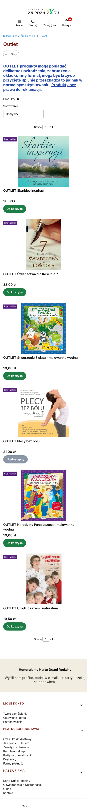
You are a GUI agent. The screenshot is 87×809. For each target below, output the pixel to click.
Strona (38, 126)
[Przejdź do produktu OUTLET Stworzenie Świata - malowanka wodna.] (43, 328)
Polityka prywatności (17, 755)
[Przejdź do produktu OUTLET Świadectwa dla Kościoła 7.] (43, 244)
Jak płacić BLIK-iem (16, 743)
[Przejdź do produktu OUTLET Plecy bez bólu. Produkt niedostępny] (43, 411)
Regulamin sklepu (15, 751)
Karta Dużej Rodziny (16, 780)
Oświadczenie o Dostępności (22, 784)
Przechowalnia (12, 721)
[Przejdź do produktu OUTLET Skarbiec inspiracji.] (43, 161)
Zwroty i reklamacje (16, 747)
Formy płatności (13, 763)
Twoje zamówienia (15, 713)
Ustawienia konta (14, 717)
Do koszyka (15, 208)
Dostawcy (9, 759)
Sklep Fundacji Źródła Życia (19, 35)
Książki (44, 35)
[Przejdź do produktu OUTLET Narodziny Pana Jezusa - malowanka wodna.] (43, 495)
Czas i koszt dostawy (17, 739)
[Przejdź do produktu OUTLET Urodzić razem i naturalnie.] (43, 578)
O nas (7, 789)
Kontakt (8, 793)
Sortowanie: (11, 106)
